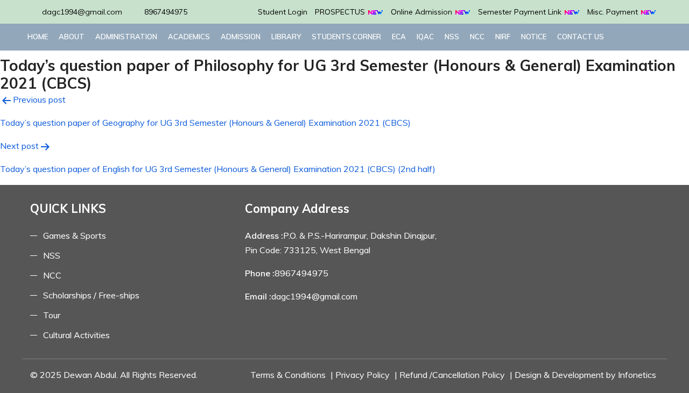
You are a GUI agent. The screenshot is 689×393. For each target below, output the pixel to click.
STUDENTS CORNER (346, 36)
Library (286, 36)
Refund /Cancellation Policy (452, 374)
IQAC (425, 36)
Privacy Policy (362, 374)
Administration (126, 36)
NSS (452, 36)
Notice (533, 36)
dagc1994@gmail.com (82, 12)
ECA (399, 36)
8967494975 (165, 12)
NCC (477, 36)
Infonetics (637, 374)
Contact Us (580, 36)
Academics (189, 36)
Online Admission (422, 12)
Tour (51, 315)
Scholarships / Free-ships (91, 295)
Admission (241, 36)
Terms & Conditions (288, 374)
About (72, 36)
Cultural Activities (76, 335)
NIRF (502, 36)
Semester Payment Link (521, 12)
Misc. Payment (613, 12)
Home (37, 36)
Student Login (282, 12)
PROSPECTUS (341, 12)
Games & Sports (74, 235)
